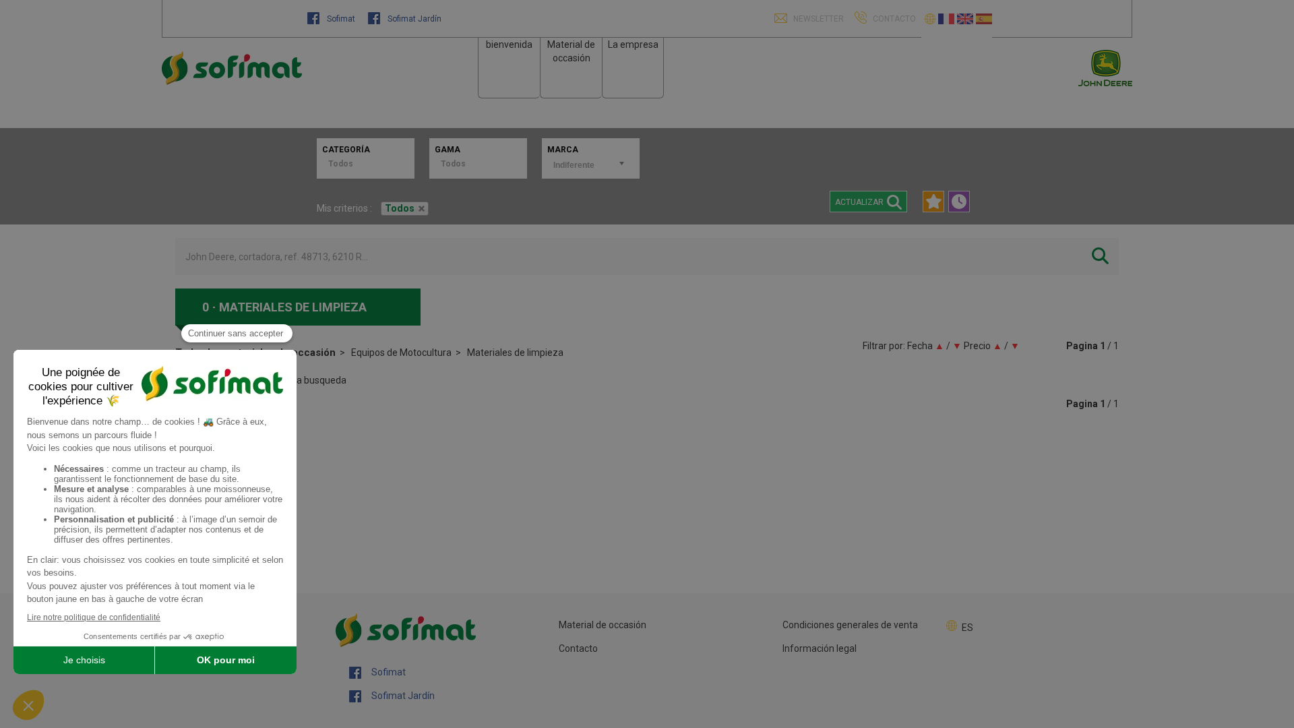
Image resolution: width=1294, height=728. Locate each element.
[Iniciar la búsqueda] (1100, 256)
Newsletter (817, 19)
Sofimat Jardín (413, 19)
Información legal (819, 648)
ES (967, 627)
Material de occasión (602, 624)
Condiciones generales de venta (850, 624)
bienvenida (509, 44)
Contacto (578, 648)
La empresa (633, 44)
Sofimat (341, 19)
